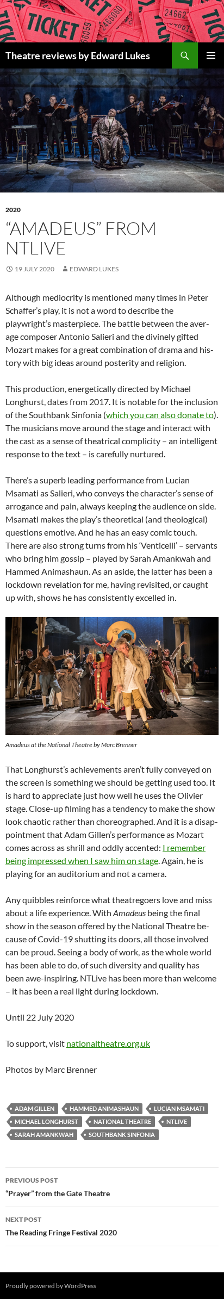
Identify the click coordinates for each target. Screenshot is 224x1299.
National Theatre (122, 1121)
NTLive (176, 1121)
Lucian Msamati (179, 1108)
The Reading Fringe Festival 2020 (61, 1226)
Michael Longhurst (46, 1121)
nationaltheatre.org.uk (108, 1043)
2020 (13, 210)
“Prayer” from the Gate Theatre (57, 1187)
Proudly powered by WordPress (50, 1286)
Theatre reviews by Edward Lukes (77, 55)
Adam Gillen (34, 1108)
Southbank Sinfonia (122, 1134)
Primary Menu (211, 55)
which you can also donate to (160, 414)
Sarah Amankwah (44, 1134)
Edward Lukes (94, 269)
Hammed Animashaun (104, 1108)
